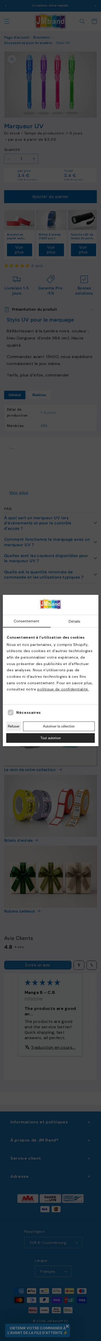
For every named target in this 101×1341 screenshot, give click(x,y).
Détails (74, 621)
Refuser (13, 726)
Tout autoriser (50, 738)
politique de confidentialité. (63, 689)
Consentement (26, 621)
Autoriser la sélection (59, 726)
